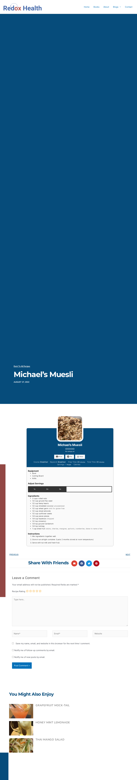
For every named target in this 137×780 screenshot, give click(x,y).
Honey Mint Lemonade (53, 722)
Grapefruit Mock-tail (53, 705)
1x (34, 489)
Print (60, 457)
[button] (66, 449)
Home (87, 7)
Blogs (115, 7)
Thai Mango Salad (50, 739)
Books (96, 7)
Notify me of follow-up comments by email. (34, 650)
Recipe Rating (18, 591)
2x (47, 489)
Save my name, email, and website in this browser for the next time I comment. (53, 643)
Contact (128, 7)
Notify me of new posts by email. (29, 657)
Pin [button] (70, 457)
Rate (81, 457)
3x (60, 489)
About (106, 7)
